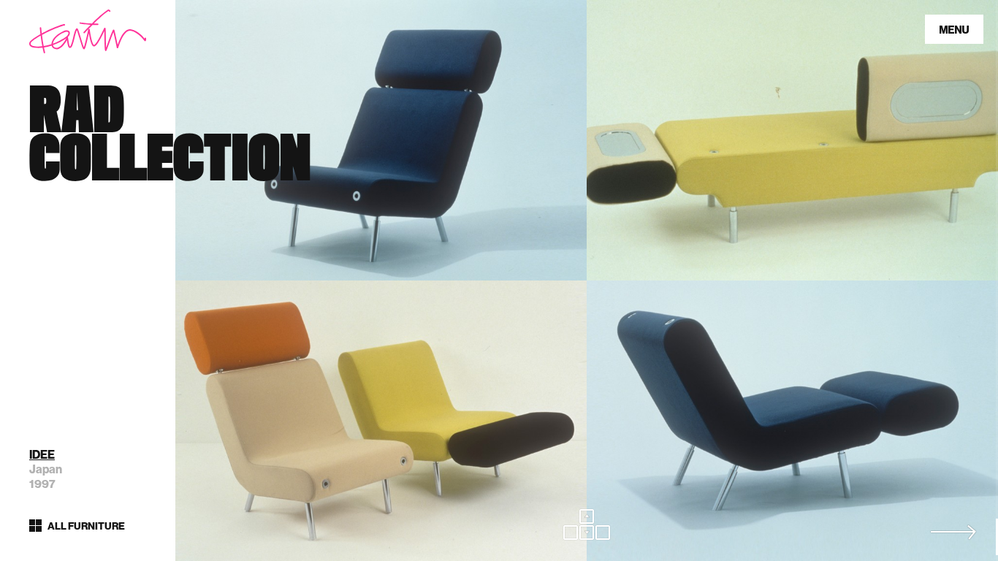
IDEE (42, 455)
